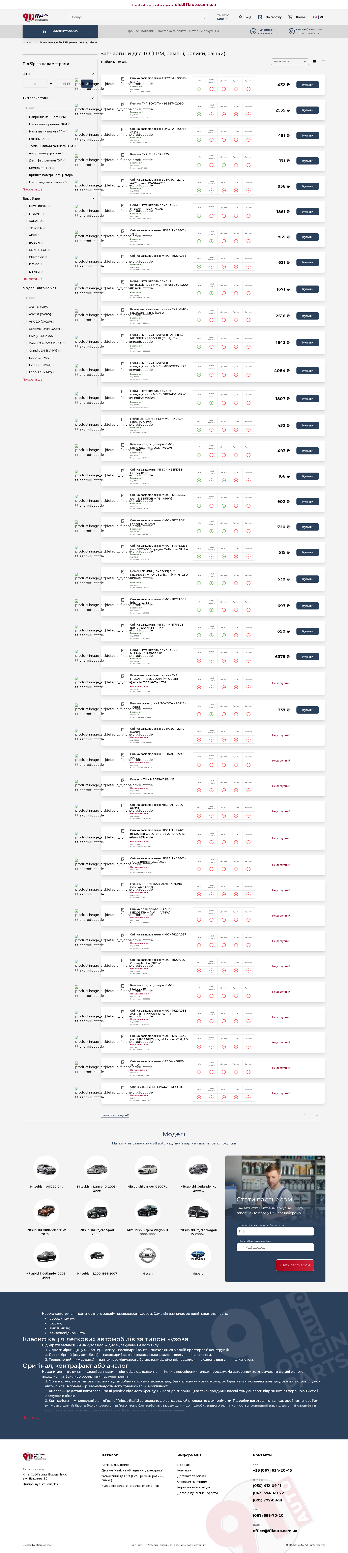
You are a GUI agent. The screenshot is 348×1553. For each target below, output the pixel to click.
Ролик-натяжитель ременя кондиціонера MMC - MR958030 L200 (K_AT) (159, 284)
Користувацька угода (193, 1487)
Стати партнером (295, 1265)
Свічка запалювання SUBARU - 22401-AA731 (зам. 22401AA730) (158, 181)
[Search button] (203, 17)
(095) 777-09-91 (267, 1500)
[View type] (315, 61)
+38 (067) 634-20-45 (272, 1470)
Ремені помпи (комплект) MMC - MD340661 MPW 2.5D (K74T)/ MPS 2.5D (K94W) (159, 574)
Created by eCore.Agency (37, 1544)
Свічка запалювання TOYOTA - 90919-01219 (158, 130)
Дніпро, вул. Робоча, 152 (40, 1484)
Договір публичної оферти (197, 1493)
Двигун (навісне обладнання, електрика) (132, 1470)
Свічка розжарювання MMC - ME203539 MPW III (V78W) (152, 911)
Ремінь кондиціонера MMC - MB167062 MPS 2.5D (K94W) (152, 446)
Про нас (132, 31)
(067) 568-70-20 (268, 1515)
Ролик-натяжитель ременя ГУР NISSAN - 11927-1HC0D (154, 206)
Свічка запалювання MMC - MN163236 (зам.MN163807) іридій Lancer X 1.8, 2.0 (159, 1037)
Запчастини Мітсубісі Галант (149, 1544)
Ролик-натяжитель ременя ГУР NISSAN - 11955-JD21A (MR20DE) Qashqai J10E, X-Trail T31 (154, 679)
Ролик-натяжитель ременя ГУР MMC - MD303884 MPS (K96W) (159, 311)
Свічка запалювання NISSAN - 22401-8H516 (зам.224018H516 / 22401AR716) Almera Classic (158, 834)
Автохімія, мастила (115, 1465)
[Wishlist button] (122, 79)
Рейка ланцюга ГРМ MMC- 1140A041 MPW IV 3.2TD (157, 420)
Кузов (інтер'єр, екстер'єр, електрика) (130, 1486)
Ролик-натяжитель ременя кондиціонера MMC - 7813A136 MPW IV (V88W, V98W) (158, 394)
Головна (27, 42)
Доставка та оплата (172, 31)
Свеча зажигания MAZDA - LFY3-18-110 (157, 1088)
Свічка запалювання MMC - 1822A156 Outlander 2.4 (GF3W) (157, 961)
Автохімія (200, 1544)
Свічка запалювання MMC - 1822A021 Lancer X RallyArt (158, 522)
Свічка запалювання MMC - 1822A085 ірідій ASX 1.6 (158, 601)
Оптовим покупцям (204, 31)
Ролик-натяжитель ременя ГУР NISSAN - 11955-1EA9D (154, 651)
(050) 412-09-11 (266, 33)
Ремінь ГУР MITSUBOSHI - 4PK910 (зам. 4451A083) (156, 885)
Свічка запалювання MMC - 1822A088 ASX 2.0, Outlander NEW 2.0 (158, 1012)
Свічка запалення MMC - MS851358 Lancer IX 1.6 (156, 471)
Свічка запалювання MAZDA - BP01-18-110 (157, 1063)
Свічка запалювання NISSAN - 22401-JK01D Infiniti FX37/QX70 (158, 860)
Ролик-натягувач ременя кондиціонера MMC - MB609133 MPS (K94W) (158, 366)
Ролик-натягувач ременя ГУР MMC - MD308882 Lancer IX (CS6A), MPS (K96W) (157, 338)
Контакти (148, 31)
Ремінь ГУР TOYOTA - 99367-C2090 (157, 103)
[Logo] (35, 17)
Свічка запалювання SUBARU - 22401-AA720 (158, 755)
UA (315, 17)
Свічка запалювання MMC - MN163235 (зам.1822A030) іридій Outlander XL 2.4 (159, 547)
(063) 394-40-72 (268, 1493)
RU (322, 17)
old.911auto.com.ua (195, 4)
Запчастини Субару (180, 1544)
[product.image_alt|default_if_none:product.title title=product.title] (114, 84)
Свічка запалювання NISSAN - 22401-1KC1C (158, 232)
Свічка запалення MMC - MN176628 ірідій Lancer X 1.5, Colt (156, 626)
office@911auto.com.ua (275, 1531)
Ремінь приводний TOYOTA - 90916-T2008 (158, 705)
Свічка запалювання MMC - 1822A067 (158, 934)
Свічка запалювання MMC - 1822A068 (158, 256)
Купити (307, 85)
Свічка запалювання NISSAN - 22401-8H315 (158, 806)
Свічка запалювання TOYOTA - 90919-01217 (158, 80)
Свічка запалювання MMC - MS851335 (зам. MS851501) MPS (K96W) (158, 496)
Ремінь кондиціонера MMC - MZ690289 (152, 987)
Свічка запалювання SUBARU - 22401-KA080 (158, 730)
